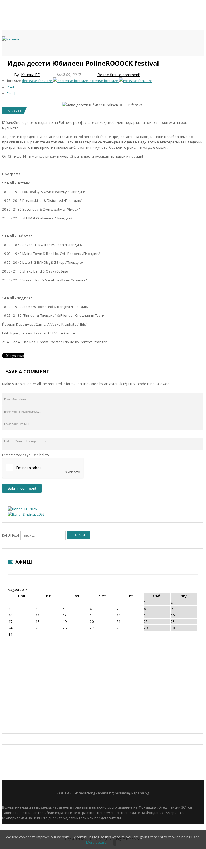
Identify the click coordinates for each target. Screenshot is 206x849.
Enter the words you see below (25, 455)
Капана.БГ (30, 74)
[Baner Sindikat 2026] (26, 514)
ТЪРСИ (78, 535)
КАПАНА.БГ (11, 535)
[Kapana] (10, 39)
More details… (97, 842)
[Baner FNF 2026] (22, 509)
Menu (4, 62)
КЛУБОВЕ (14, 111)
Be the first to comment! (118, 74)
